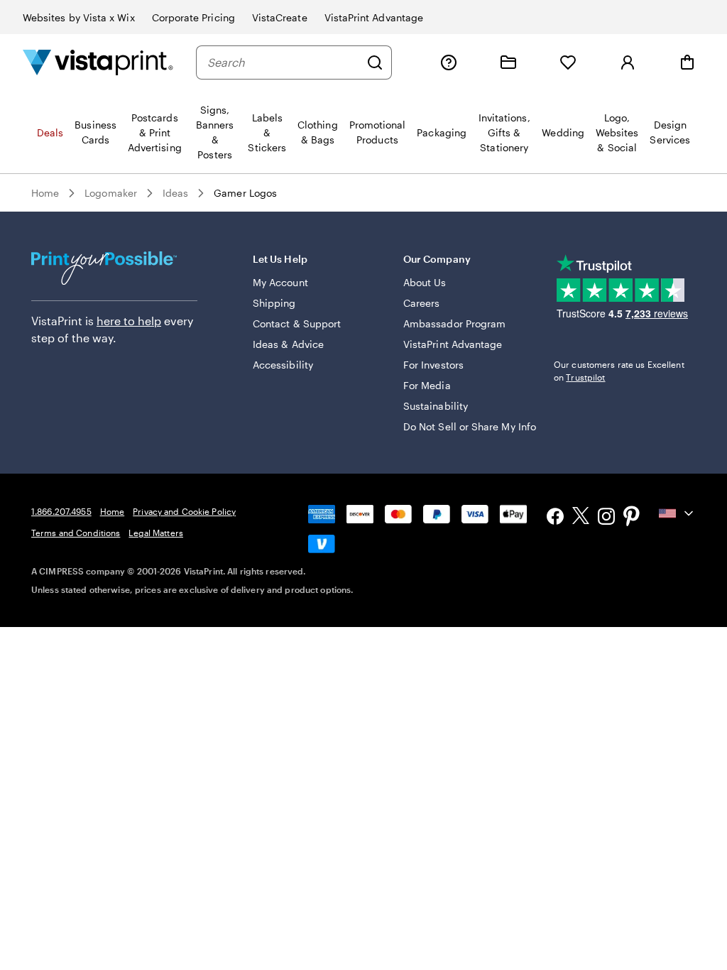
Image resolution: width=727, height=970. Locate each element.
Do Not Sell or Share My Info (469, 426)
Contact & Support (297, 323)
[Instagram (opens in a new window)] (606, 518)
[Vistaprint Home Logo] (98, 62)
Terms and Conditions (75, 533)
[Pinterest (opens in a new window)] (631, 517)
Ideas (175, 193)
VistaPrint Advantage (373, 17)
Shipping (274, 303)
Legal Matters (156, 533)
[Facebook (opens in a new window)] (555, 518)
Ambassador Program (454, 323)
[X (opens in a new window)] (580, 518)
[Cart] (687, 62)
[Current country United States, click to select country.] (677, 513)
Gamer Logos (245, 193)
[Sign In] (628, 62)
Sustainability (435, 406)
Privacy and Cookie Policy (184, 511)
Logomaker (110, 193)
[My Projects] (508, 62)
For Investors (433, 365)
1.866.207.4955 (61, 511)
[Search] (375, 62)
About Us (425, 282)
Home (45, 193)
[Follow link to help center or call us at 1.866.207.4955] (449, 62)
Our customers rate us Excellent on (619, 370)
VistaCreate (279, 17)
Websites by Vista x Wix (79, 17)
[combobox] (283, 62)
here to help (129, 320)
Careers (421, 303)
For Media (427, 385)
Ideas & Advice (288, 344)
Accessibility (283, 365)
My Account (280, 282)
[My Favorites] (568, 62)
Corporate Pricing (193, 17)
